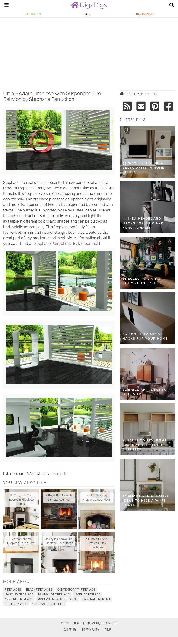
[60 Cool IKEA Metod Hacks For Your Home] (147, 318)
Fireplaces (13, 589)
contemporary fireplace (76, 589)
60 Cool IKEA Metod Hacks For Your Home (145, 336)
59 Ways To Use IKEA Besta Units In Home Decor (144, 167)
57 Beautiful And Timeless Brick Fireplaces (96, 543)
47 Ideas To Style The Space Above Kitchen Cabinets (145, 445)
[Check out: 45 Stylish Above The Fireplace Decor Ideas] (59, 552)
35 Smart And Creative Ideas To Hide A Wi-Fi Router (146, 500)
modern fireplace (18, 599)
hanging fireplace (19, 594)
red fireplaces (16, 604)
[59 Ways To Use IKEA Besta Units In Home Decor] (147, 152)
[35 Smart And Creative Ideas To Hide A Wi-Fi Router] (147, 485)
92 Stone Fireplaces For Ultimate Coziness (59, 497)
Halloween (33, 14)
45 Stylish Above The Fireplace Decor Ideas (59, 541)
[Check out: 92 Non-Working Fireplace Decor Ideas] (96, 509)
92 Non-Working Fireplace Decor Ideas (96, 497)
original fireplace (97, 599)
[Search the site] (171, 5)
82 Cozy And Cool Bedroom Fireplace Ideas (21, 499)
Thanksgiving (143, 14)
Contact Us (70, 629)
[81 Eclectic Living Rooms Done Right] (147, 263)
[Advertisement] (89, 52)
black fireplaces (39, 589)
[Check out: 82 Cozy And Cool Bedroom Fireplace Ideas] (21, 509)
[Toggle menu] (6, 5)
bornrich (92, 243)
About (108, 629)
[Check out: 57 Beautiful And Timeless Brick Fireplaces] (96, 552)
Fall (87, 14)
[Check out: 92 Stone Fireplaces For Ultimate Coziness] (59, 509)
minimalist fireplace (53, 594)
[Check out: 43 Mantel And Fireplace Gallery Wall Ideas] (21, 552)
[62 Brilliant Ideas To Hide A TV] (147, 374)
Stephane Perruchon (52, 243)
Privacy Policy (90, 629)
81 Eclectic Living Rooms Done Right (141, 281)
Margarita (60, 473)
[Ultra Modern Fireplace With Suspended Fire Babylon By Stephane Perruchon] (59, 169)
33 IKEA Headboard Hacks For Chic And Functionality (143, 223)
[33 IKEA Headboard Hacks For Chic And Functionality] (147, 207)
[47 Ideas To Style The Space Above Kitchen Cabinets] (147, 429)
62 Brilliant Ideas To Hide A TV (145, 392)
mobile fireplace (87, 594)
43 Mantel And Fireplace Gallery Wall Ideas (21, 543)
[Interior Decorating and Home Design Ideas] (89, 7)
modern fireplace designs (57, 599)
